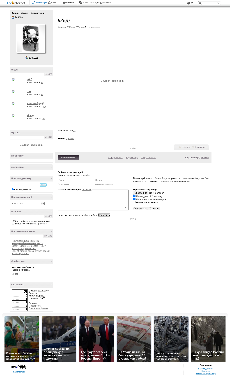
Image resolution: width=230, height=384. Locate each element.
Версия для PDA (205, 369)
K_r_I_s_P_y (18, 248)
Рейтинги (70, 2)
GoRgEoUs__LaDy (36, 246)
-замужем (17, 241)
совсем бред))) (35, 103)
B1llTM (39, 243)
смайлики (86, 189)
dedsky (46, 251)
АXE (29, 79)
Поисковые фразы (38, 308)
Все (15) (48, 235)
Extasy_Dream (19, 246)
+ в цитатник (93, 26)
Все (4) (48, 74)
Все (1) (48, 137)
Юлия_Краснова (20, 253)
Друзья (24, 13)
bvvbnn (38, 251)
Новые (204, 157)
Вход (53, 2)
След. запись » (148, 157)
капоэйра (36, 223)
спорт (44, 223)
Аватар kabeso (30, 38)
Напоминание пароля (103, 184)
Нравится (186, 147)
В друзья (33, 57)
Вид (193, 3)
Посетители (35, 306)
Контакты (205, 371)
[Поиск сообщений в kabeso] (43, 185)
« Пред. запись (115, 157)
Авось (86, 2)
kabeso (13, 17)
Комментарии (37, 13)
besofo (31, 251)
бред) (30, 115)
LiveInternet (17, 3)
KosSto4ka (30, 248)
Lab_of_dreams (19, 251)
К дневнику (132, 157)
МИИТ (15, 274)
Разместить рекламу (206, 373)
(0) (42, 82)
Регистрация (41, 2)
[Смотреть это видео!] (19, 83)
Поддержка (188, 3)
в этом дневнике (22, 189)
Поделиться (200, 147)
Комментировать (68, 158)
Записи (15, 13)
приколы (70, 138)
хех (29, 91)
